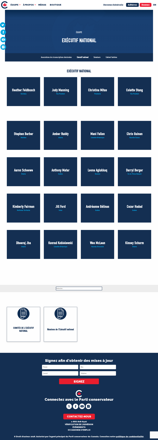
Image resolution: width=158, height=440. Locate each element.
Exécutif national (82, 57)
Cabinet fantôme (111, 57)
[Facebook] (3, 32)
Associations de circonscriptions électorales (56, 57)
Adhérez (132, 5)
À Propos (28, 5)
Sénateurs (97, 57)
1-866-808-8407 (79, 422)
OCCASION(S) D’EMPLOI (79, 430)
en (154, 5)
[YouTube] (3, 39)
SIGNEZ (79, 381)
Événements (79, 427)
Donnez (146, 5)
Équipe (14, 5)
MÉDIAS (42, 5)
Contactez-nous (79, 416)
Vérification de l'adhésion (79, 424)
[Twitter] (3, 25)
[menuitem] (4, 5)
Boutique (55, 5)
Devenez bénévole (113, 5)
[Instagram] (3, 47)
